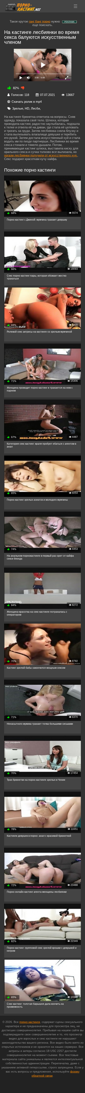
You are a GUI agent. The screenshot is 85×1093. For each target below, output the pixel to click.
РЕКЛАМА (69, 22)
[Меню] (75, 6)
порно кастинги (29, 1022)
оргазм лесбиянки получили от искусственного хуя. (40, 155)
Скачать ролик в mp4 (27, 101)
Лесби (35, 108)
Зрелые (17, 108)
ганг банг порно (39, 21)
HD (27, 108)
